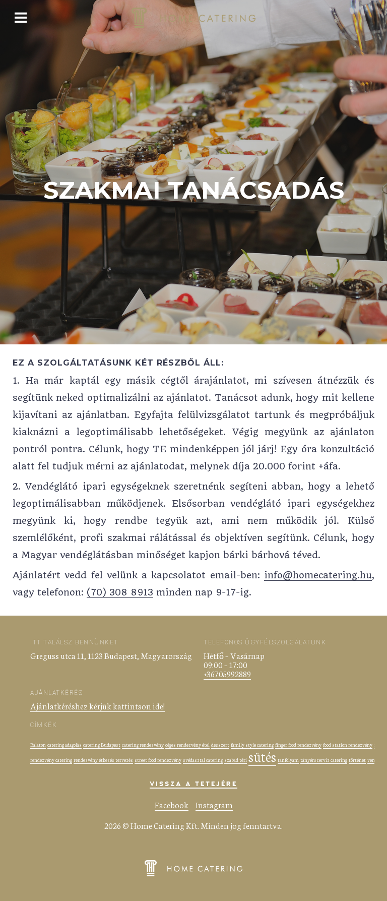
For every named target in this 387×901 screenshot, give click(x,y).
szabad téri (235, 759)
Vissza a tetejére (193, 784)
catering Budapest (101, 744)
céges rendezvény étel (187, 744)
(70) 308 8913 (120, 592)
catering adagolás (64, 744)
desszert (220, 744)
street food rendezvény (158, 759)
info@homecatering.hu (318, 575)
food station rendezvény (347, 744)
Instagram (214, 804)
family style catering (252, 744)
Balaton (38, 744)
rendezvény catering (51, 759)
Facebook (171, 804)
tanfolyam (288, 759)
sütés (262, 756)
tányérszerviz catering (323, 759)
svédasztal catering (203, 759)
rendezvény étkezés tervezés (103, 759)
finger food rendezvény (298, 744)
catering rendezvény (143, 744)
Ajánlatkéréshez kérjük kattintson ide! (97, 705)
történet (357, 759)
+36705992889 (227, 673)
